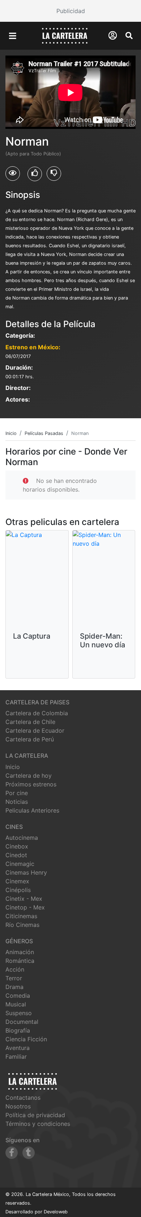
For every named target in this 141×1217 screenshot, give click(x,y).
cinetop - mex (25, 907)
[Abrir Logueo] (112, 35)
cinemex (17, 881)
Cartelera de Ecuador (34, 730)
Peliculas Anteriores (32, 810)
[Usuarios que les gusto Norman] (34, 174)
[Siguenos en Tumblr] (28, 1153)
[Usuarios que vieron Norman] (12, 173)
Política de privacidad (35, 1115)
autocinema (21, 837)
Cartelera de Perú (29, 739)
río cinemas (22, 924)
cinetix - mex (23, 898)
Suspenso (18, 1013)
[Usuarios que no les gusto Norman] (54, 173)
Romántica (19, 960)
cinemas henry (26, 872)
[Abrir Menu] (13, 36)
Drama (14, 986)
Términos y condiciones (37, 1123)
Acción (14, 969)
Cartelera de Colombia (36, 713)
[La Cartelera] (64, 35)
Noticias (16, 801)
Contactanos (22, 1097)
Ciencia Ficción (26, 1039)
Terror (13, 978)
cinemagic (19, 863)
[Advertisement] (70, 11)
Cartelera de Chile (30, 721)
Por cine (16, 793)
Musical (15, 1004)
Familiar (16, 1056)
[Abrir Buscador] (129, 35)
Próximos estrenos (30, 784)
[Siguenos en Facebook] (11, 1153)
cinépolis (18, 890)
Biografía (17, 1030)
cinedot (16, 855)
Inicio (12, 766)
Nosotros (18, 1106)
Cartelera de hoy (28, 775)
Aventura (17, 1047)
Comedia (17, 995)
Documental (21, 1021)
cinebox (16, 846)
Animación (19, 952)
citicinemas (21, 916)
